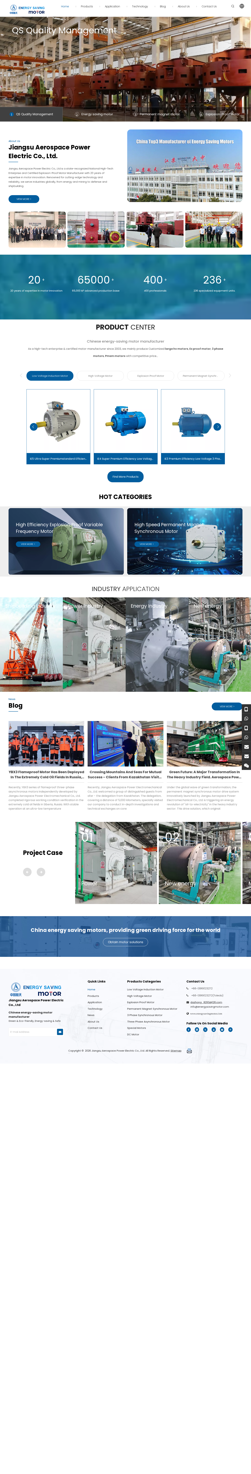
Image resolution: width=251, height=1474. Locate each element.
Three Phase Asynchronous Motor (148, 1021)
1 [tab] (11, 114)
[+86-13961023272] (246, 727)
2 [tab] (77, 114)
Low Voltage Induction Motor (145, 989)
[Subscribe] (60, 1032)
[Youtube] (214, 1029)
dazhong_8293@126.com (206, 1002)
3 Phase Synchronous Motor (144, 1015)
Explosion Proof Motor (140, 1002)
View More (24, 51)
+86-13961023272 (202, 988)
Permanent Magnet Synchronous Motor (152, 1009)
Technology (95, 1009)
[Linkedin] (197, 1029)
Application (95, 1002)
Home (91, 989)
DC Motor (133, 1034)
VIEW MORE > (24, 199)
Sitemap (176, 1050)
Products (93, 996)
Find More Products (125, 477)
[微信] (246, 765)
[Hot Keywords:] (233, 6)
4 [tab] (201, 114)
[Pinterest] (230, 1029)
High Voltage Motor (139, 996)
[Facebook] (188, 1029)
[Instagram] (222, 1029)
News (91, 1015)
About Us (93, 1021)
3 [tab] (135, 114)
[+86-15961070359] (246, 709)
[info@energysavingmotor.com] (246, 755)
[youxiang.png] (189, 1051)
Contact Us (95, 1028)
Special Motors (136, 1028)
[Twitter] (205, 1029)
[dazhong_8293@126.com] (246, 746)
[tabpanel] (125, 69)
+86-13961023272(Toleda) (207, 995)
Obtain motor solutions (125, 942)
